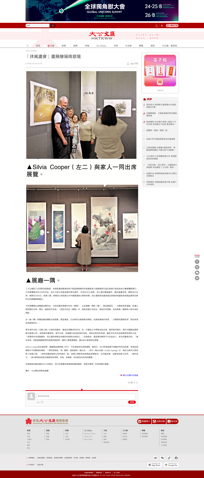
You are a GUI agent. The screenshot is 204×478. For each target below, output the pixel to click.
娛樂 (104, 439)
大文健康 (164, 445)
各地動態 (164, 439)
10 (144, 182)
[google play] (171, 464)
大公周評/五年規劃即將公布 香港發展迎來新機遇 (161, 157)
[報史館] (169, 421)
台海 (28, 442)
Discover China (89, 434)
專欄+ (163, 434)
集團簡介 (146, 421)
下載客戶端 (173, 25)
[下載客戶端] (168, 25)
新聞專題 (145, 434)
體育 (104, 436)
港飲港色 (106, 442)
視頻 (48, 430)
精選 (47, 439)
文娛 (105, 430)
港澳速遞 (164, 442)
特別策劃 (145, 436)
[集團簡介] (139, 421)
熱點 (47, 434)
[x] (197, 267)
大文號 (125, 430)
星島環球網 (68, 458)
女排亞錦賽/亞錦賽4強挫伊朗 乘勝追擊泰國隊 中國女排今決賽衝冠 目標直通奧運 (161, 149)
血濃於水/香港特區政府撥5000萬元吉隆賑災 (161, 174)
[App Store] (154, 464)
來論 (66, 436)
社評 (66, 434)
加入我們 (117, 473)
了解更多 (160, 90)
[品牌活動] (154, 421)
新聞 (28, 430)
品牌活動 (160, 421)
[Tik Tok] (169, 458)
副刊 (35, 51)
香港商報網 (41, 458)
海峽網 (81, 458)
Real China (88, 439)
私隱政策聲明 (88, 473)
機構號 (125, 439)
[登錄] (156, 25)
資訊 (162, 430)
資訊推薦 (164, 436)
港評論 (67, 439)
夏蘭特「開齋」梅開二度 (156, 130)
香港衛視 (49, 458)
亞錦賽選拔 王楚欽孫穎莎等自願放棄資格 (161, 114)
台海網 (94, 458)
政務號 (125, 434)
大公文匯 (102, 35)
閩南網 (88, 458)
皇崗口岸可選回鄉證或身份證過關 (160, 139)
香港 (28, 434)
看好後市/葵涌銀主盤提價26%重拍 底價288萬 (161, 106)
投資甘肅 (40, 465)
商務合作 (108, 473)
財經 (28, 448)
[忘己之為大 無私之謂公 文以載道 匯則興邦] (148, 36)
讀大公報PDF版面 (130, 375)
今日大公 (28, 51)
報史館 (174, 421)
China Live (88, 436)
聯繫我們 (99, 473)
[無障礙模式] (162, 25)
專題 (143, 430)
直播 (47, 436)
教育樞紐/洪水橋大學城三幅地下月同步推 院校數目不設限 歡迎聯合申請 (161, 123)
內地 (28, 436)
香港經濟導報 (58, 458)
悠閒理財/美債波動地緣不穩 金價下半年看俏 (161, 183)
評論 (132, 402)
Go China (88, 430)
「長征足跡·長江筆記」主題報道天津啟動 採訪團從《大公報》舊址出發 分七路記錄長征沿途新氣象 (161, 166)
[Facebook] (197, 261)
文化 (104, 434)
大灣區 (29, 439)
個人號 (125, 436)
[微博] (197, 278)
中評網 (75, 458)
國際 (28, 445)
